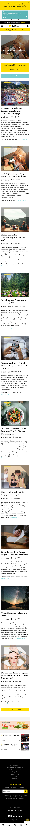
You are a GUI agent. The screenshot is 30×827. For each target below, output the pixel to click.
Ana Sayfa (15, 763)
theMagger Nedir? (15, 765)
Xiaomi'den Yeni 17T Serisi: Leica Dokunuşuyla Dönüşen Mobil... (9, 745)
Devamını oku (21, 139)
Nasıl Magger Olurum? (15, 769)
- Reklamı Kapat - (14, 20)
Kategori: (14, 70)
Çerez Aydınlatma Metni (18, 6)
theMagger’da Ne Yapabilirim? (15, 767)
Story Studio (4, 740)
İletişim (15, 776)
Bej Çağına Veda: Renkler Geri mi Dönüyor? (10, 736)
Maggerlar (15, 772)
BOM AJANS (18, 821)
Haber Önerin (16, 76)
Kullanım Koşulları (14, 774)
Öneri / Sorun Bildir (15, 778)
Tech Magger (4, 749)
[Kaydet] (19, 740)
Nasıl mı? (23, 22)
